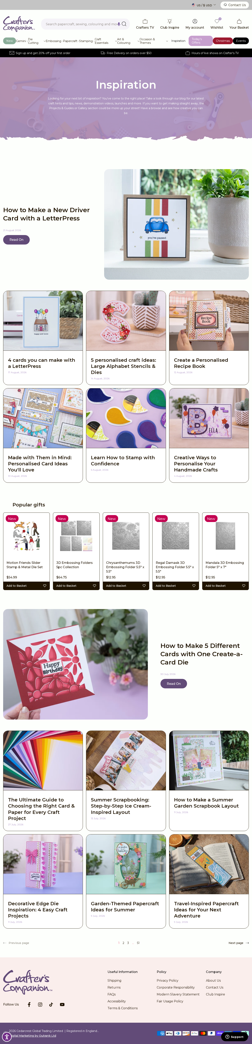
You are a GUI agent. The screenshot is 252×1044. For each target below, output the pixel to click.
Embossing (53, 41)
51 (138, 943)
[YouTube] (62, 1004)
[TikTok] (51, 1004)
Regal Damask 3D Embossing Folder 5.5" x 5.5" (175, 567)
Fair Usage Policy (170, 1001)
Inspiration (178, 41)
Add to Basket (16, 586)
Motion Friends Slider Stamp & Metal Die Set (24, 565)
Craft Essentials (101, 41)
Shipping (114, 980)
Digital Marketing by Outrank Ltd (32, 1035)
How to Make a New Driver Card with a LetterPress (46, 214)
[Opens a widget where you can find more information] (234, 1037)
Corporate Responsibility (176, 987)
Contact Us (237, 5)
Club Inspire (215, 994)
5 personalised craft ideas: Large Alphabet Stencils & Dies (123, 366)
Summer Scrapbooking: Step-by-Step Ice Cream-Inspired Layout (121, 806)
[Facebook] (29, 1004)
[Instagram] (40, 1004)
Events (241, 41)
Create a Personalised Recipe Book (201, 363)
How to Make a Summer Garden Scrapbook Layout (206, 803)
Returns (113, 987)
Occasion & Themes (147, 41)
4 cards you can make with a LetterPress (41, 363)
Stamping (86, 41)
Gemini (21, 41)
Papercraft (70, 41)
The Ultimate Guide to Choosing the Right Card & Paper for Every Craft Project (41, 809)
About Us (213, 980)
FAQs (111, 994)
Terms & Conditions (122, 1008)
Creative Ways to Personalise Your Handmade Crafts (196, 464)
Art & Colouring (123, 41)
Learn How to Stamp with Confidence (123, 461)
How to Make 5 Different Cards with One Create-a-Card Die (201, 654)
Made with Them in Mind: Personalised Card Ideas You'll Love (40, 464)
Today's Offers (197, 40)
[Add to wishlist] (44, 586)
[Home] (19, 24)
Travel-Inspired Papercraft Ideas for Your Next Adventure (206, 910)
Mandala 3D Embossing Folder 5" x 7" (225, 565)
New (9, 41)
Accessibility (116, 1001)
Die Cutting (33, 41)
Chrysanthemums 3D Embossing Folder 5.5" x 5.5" (125, 567)
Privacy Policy (167, 980)
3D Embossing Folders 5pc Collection (74, 565)
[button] (119, 24)
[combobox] (85, 24)
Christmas (223, 41)
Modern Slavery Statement (178, 994)
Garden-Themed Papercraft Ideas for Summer (125, 907)
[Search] (124, 24)
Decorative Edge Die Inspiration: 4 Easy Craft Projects (38, 910)
